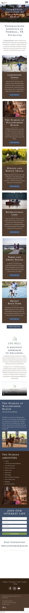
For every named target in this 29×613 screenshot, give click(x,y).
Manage (15, 584)
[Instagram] (14, 590)
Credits (18, 582)
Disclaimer (5, 582)
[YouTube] (19, 590)
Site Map (24, 582)
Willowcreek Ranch (9, 40)
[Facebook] (10, 590)
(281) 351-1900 (5, 597)
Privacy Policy (12, 582)
